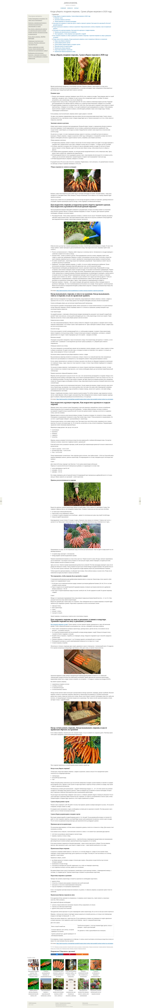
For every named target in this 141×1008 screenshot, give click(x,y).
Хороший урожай (70, 946)
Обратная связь (85, 1003)
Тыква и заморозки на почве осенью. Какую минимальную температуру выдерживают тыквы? (38, 49)
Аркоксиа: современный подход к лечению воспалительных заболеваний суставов (37, 24)
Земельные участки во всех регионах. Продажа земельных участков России (36, 42)
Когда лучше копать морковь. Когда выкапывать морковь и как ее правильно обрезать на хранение (80, 39)
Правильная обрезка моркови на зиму (65, 51)
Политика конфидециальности (61, 1004)
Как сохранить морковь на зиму (59, 624)
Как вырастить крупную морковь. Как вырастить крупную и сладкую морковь (74, 30)
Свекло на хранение (78, 946)
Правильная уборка (65, 948)
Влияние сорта (59, 18)
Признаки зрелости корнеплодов (63, 46)
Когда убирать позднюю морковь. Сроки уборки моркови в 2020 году (71, 16)
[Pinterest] (69, 954)
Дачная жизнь (70, 3)
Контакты (57, 1003)
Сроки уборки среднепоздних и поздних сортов (67, 44)
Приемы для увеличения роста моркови (65, 32)
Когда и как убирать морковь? (63, 41)
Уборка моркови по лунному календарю (65, 21)
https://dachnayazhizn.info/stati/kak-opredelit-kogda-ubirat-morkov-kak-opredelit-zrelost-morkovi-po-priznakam (84, 399)
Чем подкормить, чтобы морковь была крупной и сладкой (70, 34)
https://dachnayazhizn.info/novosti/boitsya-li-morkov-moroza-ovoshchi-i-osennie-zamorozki (79, 290)
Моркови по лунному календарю (61, 946)
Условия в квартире (102, 946)
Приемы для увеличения (93, 946)
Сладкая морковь (85, 946)
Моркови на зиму (110, 946)
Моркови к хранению (74, 948)
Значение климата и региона (62, 19)
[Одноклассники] (82, 954)
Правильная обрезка (82, 948)
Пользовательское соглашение (65, 1003)
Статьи (76, 8)
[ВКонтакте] (57, 954)
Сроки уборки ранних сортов (62, 42)
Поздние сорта (59, 948)
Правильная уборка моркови (62, 48)
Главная (63, 8)
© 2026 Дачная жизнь (32, 1003)
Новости (70, 8)
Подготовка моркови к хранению (63, 50)
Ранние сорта (53, 948)
